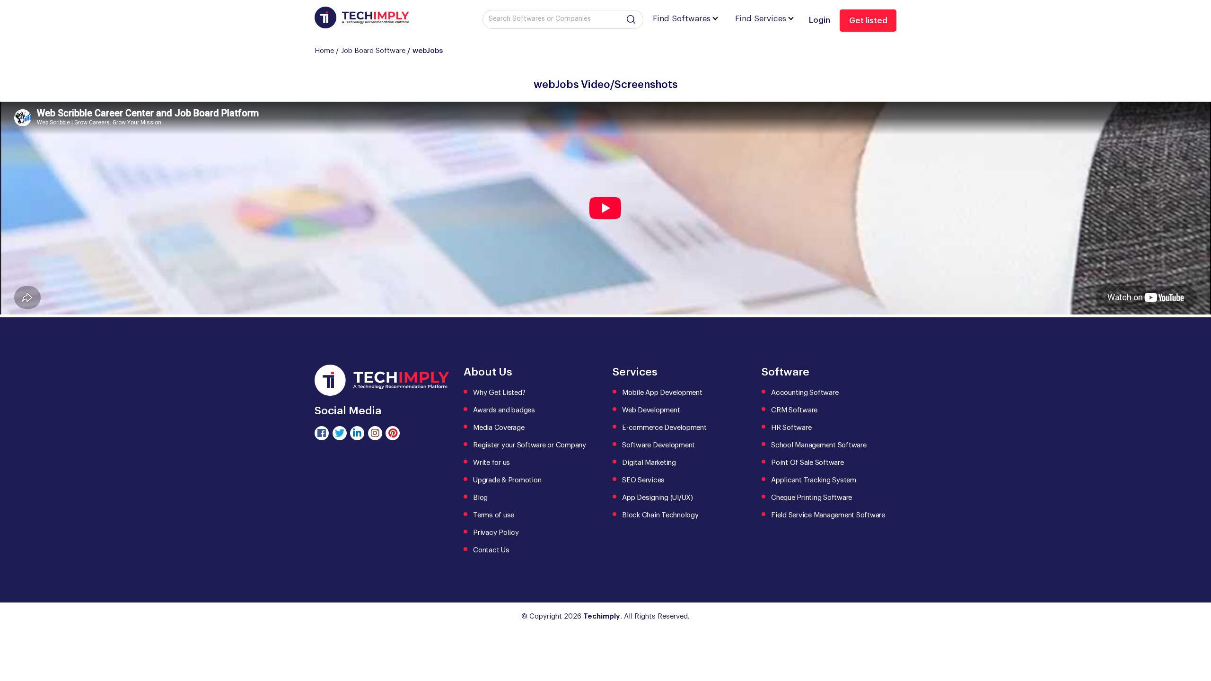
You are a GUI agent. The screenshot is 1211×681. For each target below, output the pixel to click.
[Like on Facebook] (322, 433)
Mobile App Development (662, 392)
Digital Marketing (649, 462)
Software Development (658, 445)
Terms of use (493, 515)
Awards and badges (504, 410)
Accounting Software (804, 392)
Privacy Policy (496, 532)
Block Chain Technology (660, 515)
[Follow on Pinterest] (393, 433)
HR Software (791, 427)
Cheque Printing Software (811, 497)
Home (324, 50)
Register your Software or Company (529, 445)
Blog (480, 497)
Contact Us (491, 550)
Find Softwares (682, 19)
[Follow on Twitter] (340, 433)
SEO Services (643, 480)
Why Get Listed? (499, 392)
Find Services (760, 19)
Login (819, 20)
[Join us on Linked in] (357, 433)
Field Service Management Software (828, 515)
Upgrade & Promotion (507, 480)
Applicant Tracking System (813, 480)
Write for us (491, 462)
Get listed (868, 21)
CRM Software (794, 410)
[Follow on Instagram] (375, 433)
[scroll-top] (1196, 631)
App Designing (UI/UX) (657, 497)
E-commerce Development (664, 427)
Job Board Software (373, 50)
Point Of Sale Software (807, 462)
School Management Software (819, 445)
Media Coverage (499, 427)
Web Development (651, 410)
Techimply (601, 616)
